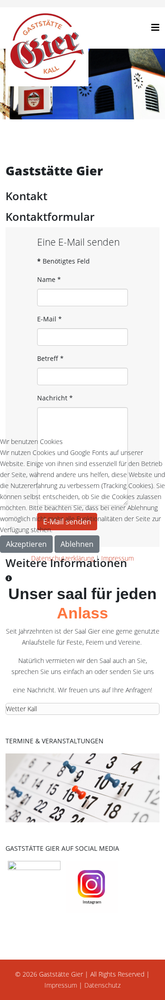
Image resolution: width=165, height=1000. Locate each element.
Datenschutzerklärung (62, 558)
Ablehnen (77, 544)
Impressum (117, 558)
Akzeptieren (26, 544)
